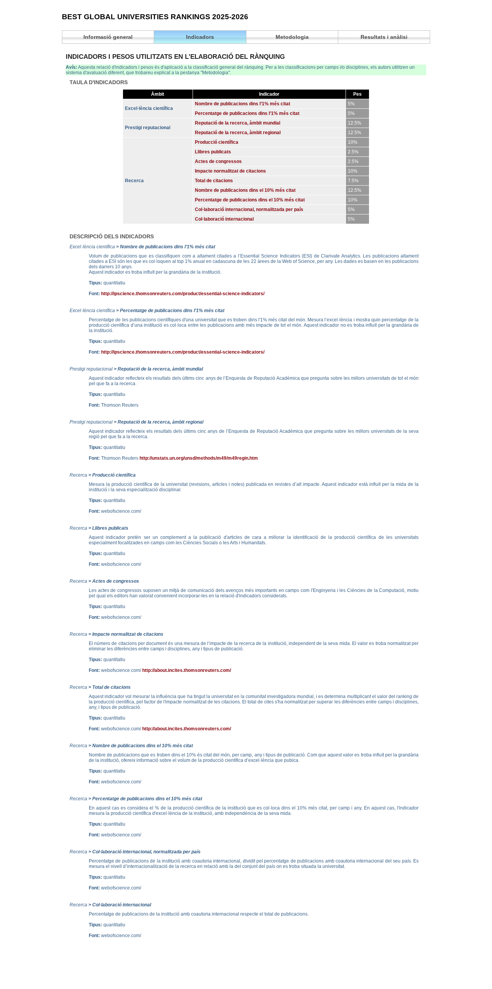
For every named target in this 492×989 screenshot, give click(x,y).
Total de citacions (214, 180)
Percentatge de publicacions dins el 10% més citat (250, 200)
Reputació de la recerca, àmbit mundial (237, 123)
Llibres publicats (213, 152)
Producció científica (216, 142)
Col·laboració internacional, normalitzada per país (249, 209)
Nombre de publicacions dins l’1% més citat (242, 103)
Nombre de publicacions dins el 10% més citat (245, 190)
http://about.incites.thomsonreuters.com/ (186, 670)
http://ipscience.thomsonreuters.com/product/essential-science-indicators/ (182, 293)
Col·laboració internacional (224, 219)
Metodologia (292, 37)
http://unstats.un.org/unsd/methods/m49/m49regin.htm (199, 458)
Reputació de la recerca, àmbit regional (238, 132)
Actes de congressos (218, 161)
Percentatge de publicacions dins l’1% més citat (247, 113)
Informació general (108, 37)
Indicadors (200, 37)
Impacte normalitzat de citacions (230, 171)
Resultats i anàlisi (384, 37)
